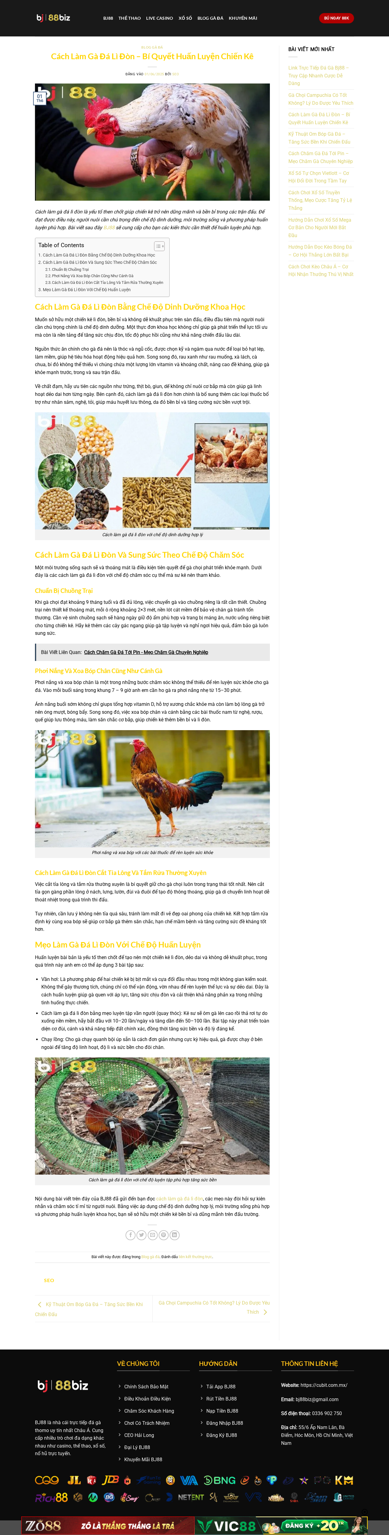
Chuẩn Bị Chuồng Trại (70, 269)
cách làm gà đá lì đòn (179, 1199)
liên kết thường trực (195, 1256)
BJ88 (108, 18)
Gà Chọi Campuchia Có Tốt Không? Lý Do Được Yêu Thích (320, 99)
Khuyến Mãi (243, 18)
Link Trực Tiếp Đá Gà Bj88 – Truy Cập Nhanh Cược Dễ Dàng (318, 75)
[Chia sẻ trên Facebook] (131, 1235)
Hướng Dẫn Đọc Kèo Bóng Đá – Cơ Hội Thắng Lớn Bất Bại (320, 251)
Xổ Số (185, 18)
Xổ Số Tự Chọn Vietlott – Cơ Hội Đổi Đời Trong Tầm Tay (318, 177)
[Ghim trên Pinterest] (164, 1235)
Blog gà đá (152, 47)
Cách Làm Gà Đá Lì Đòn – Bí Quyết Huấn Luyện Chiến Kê (319, 118)
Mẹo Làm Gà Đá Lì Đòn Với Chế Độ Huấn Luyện (87, 289)
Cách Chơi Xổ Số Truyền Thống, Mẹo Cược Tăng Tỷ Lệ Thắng (320, 200)
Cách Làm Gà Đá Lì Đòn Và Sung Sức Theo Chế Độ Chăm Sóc (100, 262)
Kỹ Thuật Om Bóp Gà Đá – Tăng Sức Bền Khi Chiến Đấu (319, 138)
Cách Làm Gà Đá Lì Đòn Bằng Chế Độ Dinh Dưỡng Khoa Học (99, 255)
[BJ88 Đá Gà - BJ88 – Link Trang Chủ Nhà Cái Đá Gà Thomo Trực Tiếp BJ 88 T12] (64, 18)
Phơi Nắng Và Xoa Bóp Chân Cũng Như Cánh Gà (92, 276)
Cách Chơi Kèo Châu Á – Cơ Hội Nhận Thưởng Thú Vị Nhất (320, 270)
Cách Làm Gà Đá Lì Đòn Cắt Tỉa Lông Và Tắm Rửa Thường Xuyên (107, 282)
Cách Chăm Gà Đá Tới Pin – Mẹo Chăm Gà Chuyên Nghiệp (320, 157)
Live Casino (159, 18)
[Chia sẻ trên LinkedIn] (175, 1235)
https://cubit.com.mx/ (324, 1385)
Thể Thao (130, 18)
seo (175, 74)
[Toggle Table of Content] (156, 246)
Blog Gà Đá (210, 18)
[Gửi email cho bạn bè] (153, 1235)
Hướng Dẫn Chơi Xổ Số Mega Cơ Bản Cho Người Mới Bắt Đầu (319, 227)
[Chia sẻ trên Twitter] (141, 1235)
